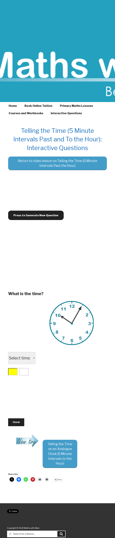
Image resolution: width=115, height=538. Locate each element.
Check (16, 422)
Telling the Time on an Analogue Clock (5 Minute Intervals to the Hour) (60, 453)
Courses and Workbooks (26, 113)
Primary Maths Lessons (76, 105)
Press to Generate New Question (35, 215)
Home (13, 105)
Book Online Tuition (38, 105)
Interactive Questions (66, 113)
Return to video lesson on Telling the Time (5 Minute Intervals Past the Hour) (57, 163)
